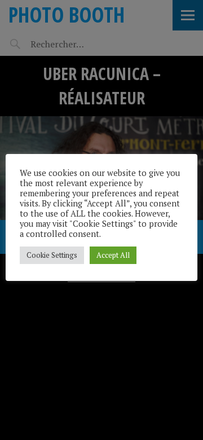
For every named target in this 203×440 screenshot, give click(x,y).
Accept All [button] (113, 255)
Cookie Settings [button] (52, 255)
